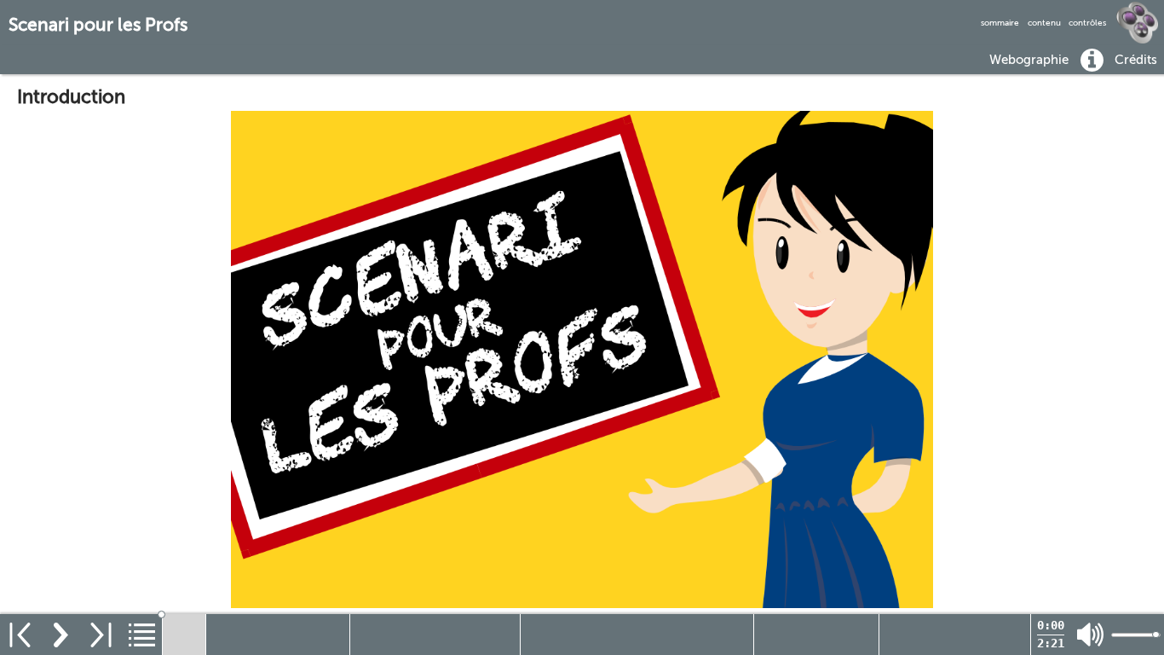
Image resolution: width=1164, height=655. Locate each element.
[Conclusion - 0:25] (954, 634)
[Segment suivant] (101, 634)
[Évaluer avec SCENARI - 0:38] (637, 634)
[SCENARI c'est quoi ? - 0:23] (277, 634)
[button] (1029, 59)
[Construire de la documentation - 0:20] (816, 634)
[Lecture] (61, 634)
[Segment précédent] (20, 634)
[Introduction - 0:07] (184, 634)
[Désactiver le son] (1090, 635)
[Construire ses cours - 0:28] (435, 634)
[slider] (597, 614)
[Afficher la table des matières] (141, 634)
